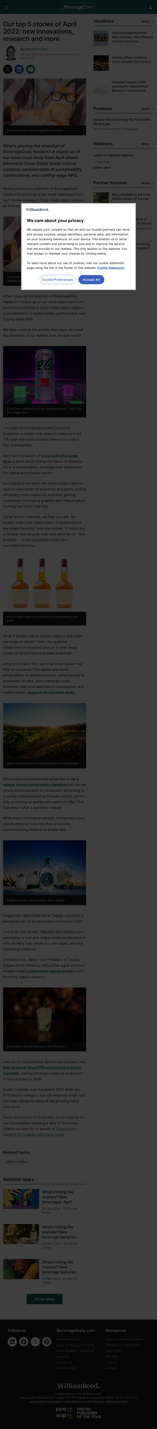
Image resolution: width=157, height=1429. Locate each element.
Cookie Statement (110, 268)
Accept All (91, 280)
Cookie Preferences (57, 280)
